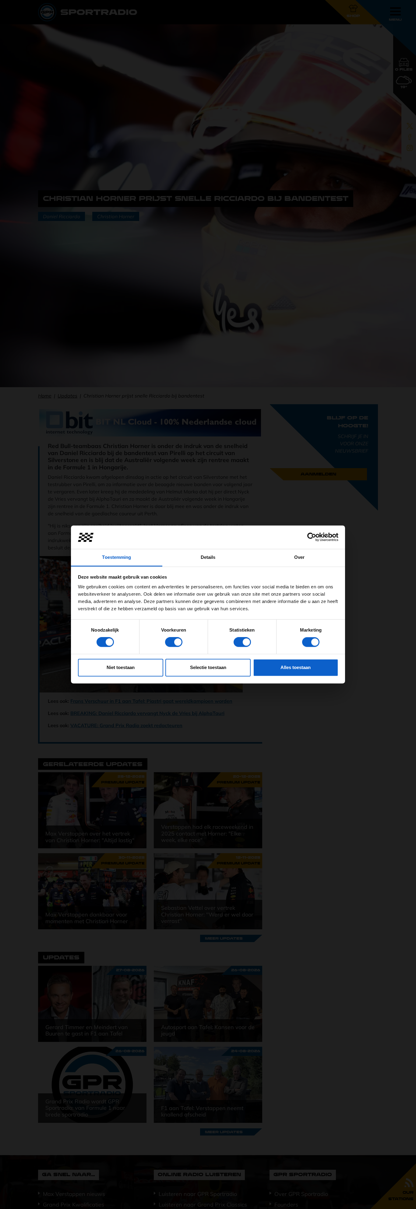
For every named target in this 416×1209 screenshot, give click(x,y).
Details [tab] (208, 557)
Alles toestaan (295, 667)
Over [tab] (299, 557)
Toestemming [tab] (116, 557)
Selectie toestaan (208, 667)
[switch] (173, 642)
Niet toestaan (121, 667)
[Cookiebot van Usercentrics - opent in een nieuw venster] (311, 537)
